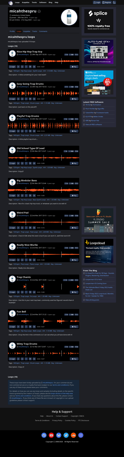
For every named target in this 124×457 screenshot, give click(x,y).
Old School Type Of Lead (30, 148)
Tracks (34, 2)
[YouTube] (51, 435)
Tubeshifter (89, 113)
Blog (50, 2)
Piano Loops (34, 264)
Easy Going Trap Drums (30, 83)
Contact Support (62, 416)
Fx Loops (33, 296)
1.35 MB (50, 167)
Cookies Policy (70, 420)
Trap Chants (24, 277)
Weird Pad (22, 212)
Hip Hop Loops (26, 71)
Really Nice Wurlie (27, 244)
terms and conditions (60, 385)
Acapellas (25, 2)
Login (13, 67)
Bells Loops (37, 331)
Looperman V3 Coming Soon (95, 283)
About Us (49, 416)
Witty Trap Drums (27, 343)
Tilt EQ (87, 105)
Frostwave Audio (102, 113)
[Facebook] (44, 435)
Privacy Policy (57, 420)
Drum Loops (34, 103)
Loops (17, 2)
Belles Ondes (98, 117)
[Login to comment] (30, 66)
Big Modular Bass (27, 180)
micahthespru (24, 54)
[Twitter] (66, 435)
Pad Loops (34, 232)
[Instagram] (81, 435)
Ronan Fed (95, 120)
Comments (43, 31)
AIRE (87, 120)
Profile (12, 31)
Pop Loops (25, 264)
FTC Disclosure (83, 420)
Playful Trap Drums (28, 116)
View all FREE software (93, 124)
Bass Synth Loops (39, 200)
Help (56, 2)
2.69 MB (46, 232)
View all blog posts (92, 300)
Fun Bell (21, 311)
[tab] (12, 31)
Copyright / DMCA (77, 416)
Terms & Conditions (42, 420)
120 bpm (16, 167)
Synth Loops (37, 71)
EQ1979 (88, 117)
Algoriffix (100, 109)
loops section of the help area (62, 393)
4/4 (44, 71)
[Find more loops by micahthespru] (18, 66)
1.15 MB (50, 71)
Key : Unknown (59, 71)
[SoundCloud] (73, 435)
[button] (114, 2)
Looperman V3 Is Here (93, 279)
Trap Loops (25, 103)
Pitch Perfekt (90, 109)
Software (42, 2)
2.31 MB (47, 135)
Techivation (97, 105)
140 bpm (16, 71)
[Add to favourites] (26, 67)
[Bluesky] (58, 435)
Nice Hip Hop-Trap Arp (29, 51)
